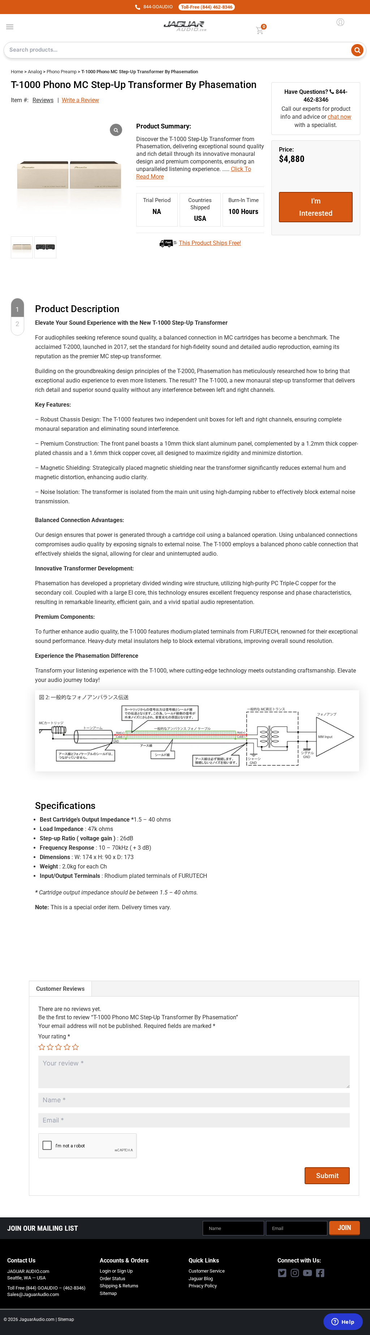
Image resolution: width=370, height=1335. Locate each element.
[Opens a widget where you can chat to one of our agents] (343, 1322)
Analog (35, 71)
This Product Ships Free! (210, 243)
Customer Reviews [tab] (60, 988)
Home (17, 71)
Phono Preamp (62, 71)
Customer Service (207, 1271)
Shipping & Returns (119, 1285)
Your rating (54, 1036)
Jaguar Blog (201, 1278)
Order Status (112, 1278)
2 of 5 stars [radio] (50, 1046)
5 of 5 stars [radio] (75, 1046)
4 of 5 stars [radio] (67, 1046)
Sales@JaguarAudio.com (33, 1294)
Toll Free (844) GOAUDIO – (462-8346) (46, 1288)
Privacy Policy (203, 1285)
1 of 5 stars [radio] (41, 1046)
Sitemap (108, 1293)
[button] (10, 26)
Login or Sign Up (116, 1271)
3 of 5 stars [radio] (58, 1046)
